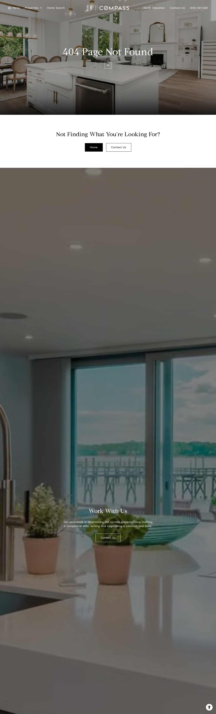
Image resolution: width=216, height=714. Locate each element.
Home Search (56, 8)
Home (94, 147)
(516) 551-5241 (199, 7)
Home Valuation (154, 8)
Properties (32, 8)
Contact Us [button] (118, 147)
